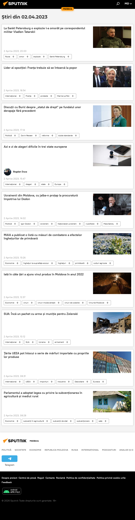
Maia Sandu (109, 224)
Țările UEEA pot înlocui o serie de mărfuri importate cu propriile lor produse (46, 355)
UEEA (28, 381)
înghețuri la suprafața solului (36, 263)
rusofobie (90, 224)
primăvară (79, 263)
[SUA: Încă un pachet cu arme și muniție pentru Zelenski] (112, 322)
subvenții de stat (60, 421)
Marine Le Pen (63, 96)
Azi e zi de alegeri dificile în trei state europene (35, 147)
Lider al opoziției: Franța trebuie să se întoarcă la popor (40, 68)
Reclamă (60, 477)
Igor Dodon (26, 224)
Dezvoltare (79, 381)
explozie (36, 56)
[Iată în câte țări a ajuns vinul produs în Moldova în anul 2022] (112, 283)
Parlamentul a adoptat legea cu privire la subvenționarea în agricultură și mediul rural (43, 394)
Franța (28, 96)
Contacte (50, 477)
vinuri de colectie (72, 302)
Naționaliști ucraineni (67, 224)
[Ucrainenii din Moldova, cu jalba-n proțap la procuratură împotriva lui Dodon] (112, 204)
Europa (58, 184)
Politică (8, 135)
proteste (44, 96)
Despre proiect (9, 477)
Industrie (62, 381)
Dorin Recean (27, 135)
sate (100, 421)
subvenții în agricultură (33, 421)
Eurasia (96, 381)
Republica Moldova (56, 449)
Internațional (10, 96)
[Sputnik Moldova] (16, 6)
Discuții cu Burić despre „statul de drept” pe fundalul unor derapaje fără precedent (42, 109)
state (43, 184)
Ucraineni (44, 224)
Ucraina (42, 342)
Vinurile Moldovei (96, 302)
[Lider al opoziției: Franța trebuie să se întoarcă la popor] (112, 76)
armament (59, 342)
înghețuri (62, 263)
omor (21, 56)
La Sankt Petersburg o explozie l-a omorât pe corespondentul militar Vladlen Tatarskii (44, 30)
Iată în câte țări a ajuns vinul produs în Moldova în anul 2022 (44, 274)
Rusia (7, 56)
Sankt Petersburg (57, 56)
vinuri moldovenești (46, 302)
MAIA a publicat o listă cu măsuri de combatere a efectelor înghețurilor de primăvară (43, 236)
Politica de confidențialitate (80, 477)
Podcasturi (109, 449)
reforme (45, 135)
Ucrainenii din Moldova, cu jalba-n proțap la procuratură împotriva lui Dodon (41, 197)
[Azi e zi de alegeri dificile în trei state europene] (112, 155)
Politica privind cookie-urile (111, 477)
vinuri (25, 302)
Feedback (7, 482)
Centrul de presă (27, 477)
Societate (20, 449)
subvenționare (83, 421)
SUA (27, 342)
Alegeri (29, 184)
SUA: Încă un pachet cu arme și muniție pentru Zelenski (41, 314)
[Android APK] (11, 491)
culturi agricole (100, 263)
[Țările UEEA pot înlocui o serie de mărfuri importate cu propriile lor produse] (112, 362)
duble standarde (65, 135)
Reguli (40, 477)
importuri (44, 381)
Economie (9, 263)
